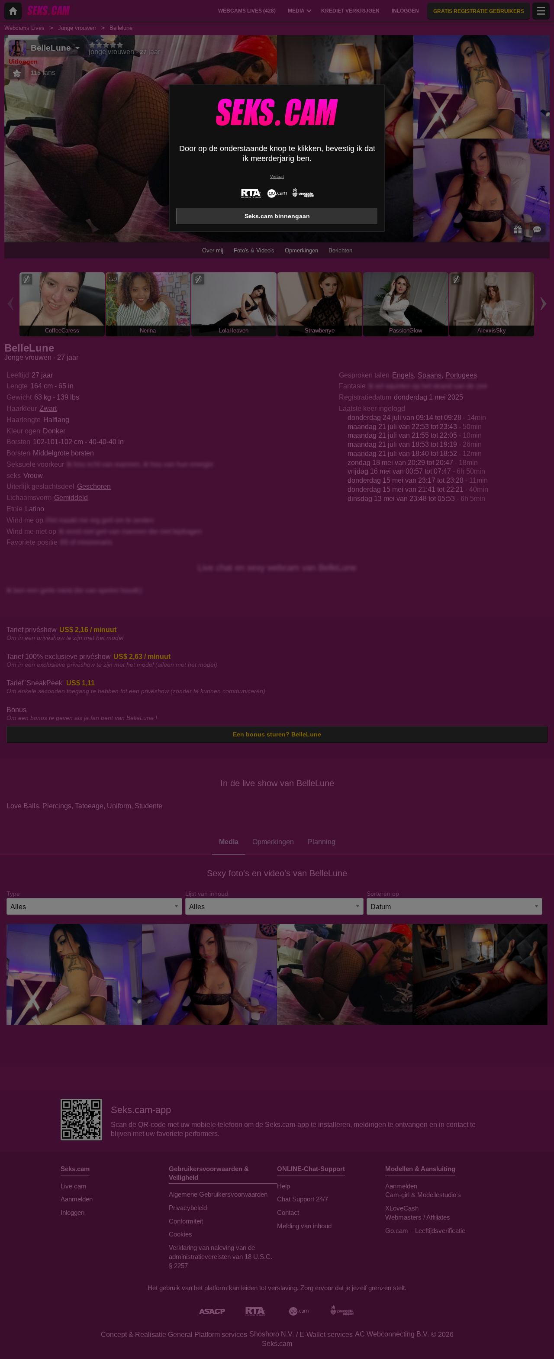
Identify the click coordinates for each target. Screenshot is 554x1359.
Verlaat (277, 176)
